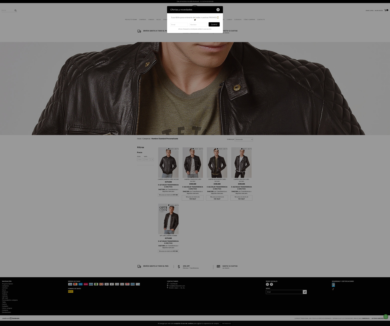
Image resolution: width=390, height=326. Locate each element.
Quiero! (214, 24)
